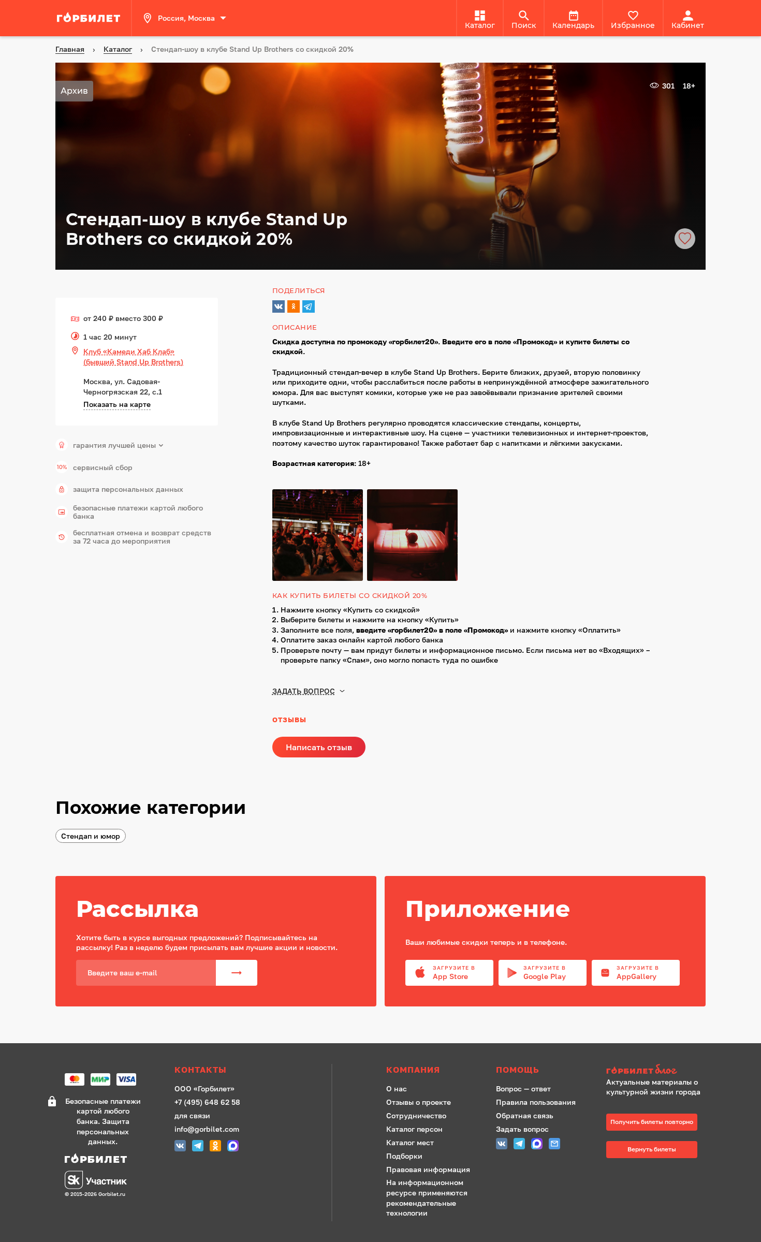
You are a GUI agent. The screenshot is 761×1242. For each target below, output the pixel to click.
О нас (396, 1088)
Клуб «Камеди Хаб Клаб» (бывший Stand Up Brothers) (133, 356)
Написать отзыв (319, 747)
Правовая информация (428, 1169)
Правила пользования (536, 1102)
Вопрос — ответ (523, 1088)
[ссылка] (90, 18)
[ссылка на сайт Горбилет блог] (657, 1070)
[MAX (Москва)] (233, 1147)
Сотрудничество (416, 1115)
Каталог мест (410, 1142)
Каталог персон (414, 1128)
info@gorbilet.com (206, 1128)
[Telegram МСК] (197, 1147)
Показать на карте (117, 404)
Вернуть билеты (651, 1149)
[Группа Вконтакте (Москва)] (180, 1147)
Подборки (404, 1155)
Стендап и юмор (90, 835)
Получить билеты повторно (651, 1122)
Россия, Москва (186, 17)
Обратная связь (524, 1115)
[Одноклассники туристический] (215, 1147)
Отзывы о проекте (418, 1102)
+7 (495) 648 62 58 (207, 1102)
